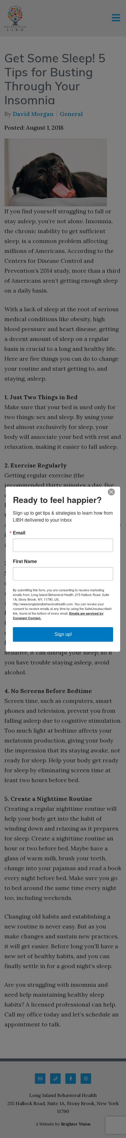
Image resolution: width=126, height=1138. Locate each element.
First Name (25, 561)
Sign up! (63, 634)
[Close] (114, 491)
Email (19, 532)
